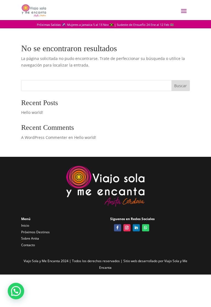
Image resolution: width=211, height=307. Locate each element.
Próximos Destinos (35, 232)
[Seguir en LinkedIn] (136, 227)
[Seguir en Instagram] (127, 227)
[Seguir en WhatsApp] (145, 227)
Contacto (28, 245)
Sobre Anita (30, 238)
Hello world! (32, 112)
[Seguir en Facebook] (117, 227)
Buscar (180, 85)
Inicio (25, 225)
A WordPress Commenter (44, 137)
